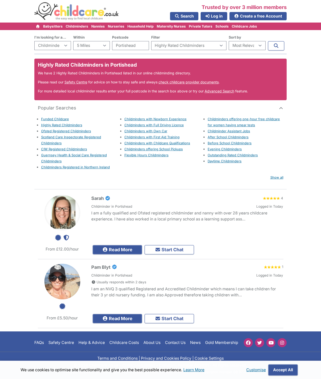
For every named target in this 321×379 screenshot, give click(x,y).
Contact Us (175, 342)
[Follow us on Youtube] (270, 342)
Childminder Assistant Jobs (229, 131)
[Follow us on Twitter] (259, 342)
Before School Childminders (230, 143)
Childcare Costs (124, 342)
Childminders (77, 26)
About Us (151, 342)
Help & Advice (91, 342)
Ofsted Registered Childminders (66, 131)
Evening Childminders (225, 149)
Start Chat (172, 249)
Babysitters (53, 26)
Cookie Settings (209, 358)
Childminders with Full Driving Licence (154, 125)
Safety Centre (75, 82)
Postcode (120, 37)
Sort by (235, 37)
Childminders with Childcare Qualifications (157, 143)
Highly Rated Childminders (61, 125)
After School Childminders (228, 137)
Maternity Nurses (171, 26)
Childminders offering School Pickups (153, 149)
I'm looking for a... (50, 37)
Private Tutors (200, 26)
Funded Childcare (55, 119)
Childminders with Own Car (145, 131)
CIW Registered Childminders (64, 149)
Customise (256, 369)
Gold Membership (221, 342)
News (195, 342)
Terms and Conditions (117, 358)
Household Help (140, 26)
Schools (222, 26)
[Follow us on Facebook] (248, 342)
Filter (155, 37)
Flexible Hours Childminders (146, 155)
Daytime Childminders (225, 161)
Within (79, 37)
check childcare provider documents (188, 82)
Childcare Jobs (244, 26)
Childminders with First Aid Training (152, 137)
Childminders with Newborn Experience (155, 119)
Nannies (98, 26)
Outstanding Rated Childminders (233, 155)
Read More (120, 249)
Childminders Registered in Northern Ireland (75, 167)
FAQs (39, 342)
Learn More (193, 369)
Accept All (283, 369)
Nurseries (116, 26)
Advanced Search (219, 91)
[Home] (38, 26)
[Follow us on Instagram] (282, 342)
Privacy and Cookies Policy (166, 358)
